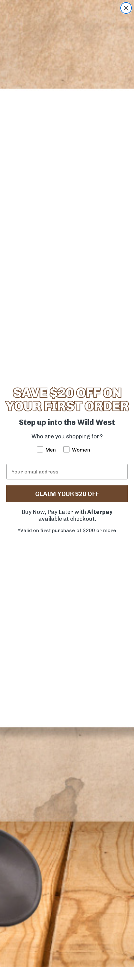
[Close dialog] (126, 8)
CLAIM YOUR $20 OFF (67, 494)
